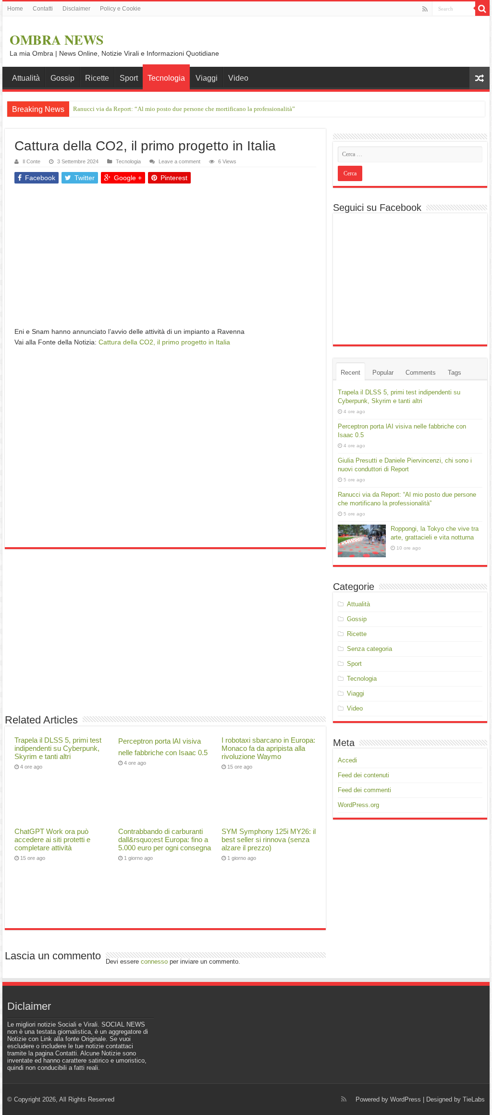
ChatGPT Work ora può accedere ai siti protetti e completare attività (52, 839)
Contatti (43, 8)
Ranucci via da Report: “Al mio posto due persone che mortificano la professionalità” (184, 108)
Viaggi (207, 78)
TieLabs (474, 1099)
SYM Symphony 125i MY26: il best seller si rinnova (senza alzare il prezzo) (268, 839)
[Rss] (425, 9)
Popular (383, 372)
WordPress (405, 1099)
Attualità (26, 78)
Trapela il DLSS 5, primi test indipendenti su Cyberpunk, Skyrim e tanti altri (57, 748)
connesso (154, 961)
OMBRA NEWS (57, 39)
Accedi (347, 760)
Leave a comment (179, 161)
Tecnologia (166, 78)
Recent (350, 372)
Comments (421, 372)
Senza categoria (369, 648)
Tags (454, 372)
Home (15, 8)
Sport (129, 78)
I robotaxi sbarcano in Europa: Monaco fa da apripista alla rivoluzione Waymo (268, 748)
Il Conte (31, 161)
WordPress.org (358, 805)
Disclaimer (76, 8)
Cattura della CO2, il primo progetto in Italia (164, 342)
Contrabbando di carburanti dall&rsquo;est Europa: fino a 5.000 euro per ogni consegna (164, 839)
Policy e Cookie (120, 8)
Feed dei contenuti (363, 775)
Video (238, 78)
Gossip (62, 78)
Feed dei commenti (364, 790)
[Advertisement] (165, 259)
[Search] (482, 8)
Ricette (97, 78)
